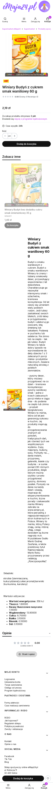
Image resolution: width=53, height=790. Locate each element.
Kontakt (8, 741)
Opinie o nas (10, 744)
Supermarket (29, 29)
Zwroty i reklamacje (14, 729)
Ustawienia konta (12, 682)
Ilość (4, 131)
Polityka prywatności (14, 726)
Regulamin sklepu (13, 723)
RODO (7, 717)
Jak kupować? (11, 720)
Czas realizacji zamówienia (17, 705)
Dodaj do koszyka (26, 143)
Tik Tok (8, 759)
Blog (7, 762)
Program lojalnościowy (15, 690)
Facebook (9, 756)
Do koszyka (12, 225)
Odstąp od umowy (13, 687)
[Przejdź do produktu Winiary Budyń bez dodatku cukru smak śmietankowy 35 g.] (26, 184)
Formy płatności (12, 702)
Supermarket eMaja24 (11, 29)
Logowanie (10, 679)
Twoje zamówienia (13, 685)
